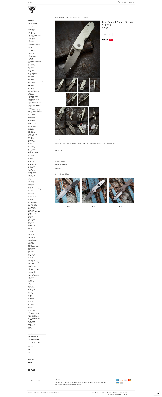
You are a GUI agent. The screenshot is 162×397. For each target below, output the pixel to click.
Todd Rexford (31, 298)
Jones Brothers (31, 166)
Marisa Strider (31, 195)
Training (37, 362)
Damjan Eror (31, 70)
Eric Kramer (30, 106)
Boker (29, 55)
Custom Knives (118, 394)
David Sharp (31, 84)
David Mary (30, 78)
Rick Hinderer (31, 251)
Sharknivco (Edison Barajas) (34, 269)
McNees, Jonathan (32, 204)
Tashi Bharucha (31, 287)
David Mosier (31, 79)
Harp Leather (31, 128)
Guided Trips (37, 359)
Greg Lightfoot (31, 122)
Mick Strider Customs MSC (34, 211)
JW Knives (30, 167)
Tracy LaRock (31, 304)
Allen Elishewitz (31, 33)
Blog (126, 392)
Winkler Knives (31, 324)
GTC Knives (30, 125)
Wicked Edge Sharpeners (34, 318)
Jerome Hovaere (32, 149)
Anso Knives (31, 41)
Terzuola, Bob (31, 290)
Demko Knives (31, 87)
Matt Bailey (30, 199)
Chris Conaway (31, 64)
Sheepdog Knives (32, 272)
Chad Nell (30, 62)
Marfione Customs (32, 196)
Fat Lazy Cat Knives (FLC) (34, 109)
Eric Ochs (30, 108)
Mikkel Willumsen (32, 219)
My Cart (123, 2)
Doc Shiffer (30, 93)
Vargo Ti (30, 312)
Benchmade (30, 47)
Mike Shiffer (30, 216)
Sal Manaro (30, 258)
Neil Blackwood (31, 225)
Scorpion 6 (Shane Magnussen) (35, 262)
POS (45, 392)
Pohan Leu (30, 242)
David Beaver (31, 76)
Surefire (29, 284)
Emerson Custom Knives (33, 99)
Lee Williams (31, 186)
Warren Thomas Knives (33, 316)
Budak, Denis (31, 59)
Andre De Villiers (32, 37)
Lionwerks (30, 192)
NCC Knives (30, 224)
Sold (29, 349)
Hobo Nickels (31, 131)
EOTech (29, 103)
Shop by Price (37, 333)
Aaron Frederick (31, 29)
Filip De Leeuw (31, 114)
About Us (122, 392)
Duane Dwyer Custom (33, 96)
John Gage (30, 158)
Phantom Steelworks (32, 240)
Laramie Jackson (32, 182)
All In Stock (30, 346)
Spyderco (30, 280)
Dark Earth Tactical (32, 75)
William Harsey (31, 321)
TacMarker (30, 286)
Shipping (109, 392)
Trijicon (29, 306)
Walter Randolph (32, 315)
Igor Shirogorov (31, 132)
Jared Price (30, 137)
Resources (37, 366)
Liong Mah (30, 190)
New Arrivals (31, 20)
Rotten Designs (31, 254)
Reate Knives (31, 245)
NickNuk (30, 227)
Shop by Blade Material (37, 339)
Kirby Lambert (31, 176)
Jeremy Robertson (32, 147)
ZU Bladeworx (31, 328)
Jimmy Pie (30, 151)
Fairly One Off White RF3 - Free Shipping (79, 17)
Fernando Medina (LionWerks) (35, 111)
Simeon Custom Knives (33, 275)
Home (29, 17)
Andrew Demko (31, 38)
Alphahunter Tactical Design (34, 35)
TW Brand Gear (31, 310)
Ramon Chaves (31, 243)
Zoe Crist (30, 327)
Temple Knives (31, 289)
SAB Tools (30, 257)
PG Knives (30, 239)
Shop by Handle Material (37, 343)
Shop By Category (37, 23)
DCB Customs (31, 85)
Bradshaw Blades (32, 56)
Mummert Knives (32, 220)
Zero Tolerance (31, 325)
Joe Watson (30, 154)
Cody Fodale (31, 67)
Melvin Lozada (31, 207)
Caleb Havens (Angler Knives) (35, 61)
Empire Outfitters (31, 100)
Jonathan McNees (32, 164)
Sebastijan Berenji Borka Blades (35, 265)
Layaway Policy (94, 392)
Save (112, 39)
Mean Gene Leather (32, 205)
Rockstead (30, 252)
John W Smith (31, 161)
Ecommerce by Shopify (54, 392)
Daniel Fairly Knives (32, 73)
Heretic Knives (31, 129)
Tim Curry (30, 292)
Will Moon (30, 319)
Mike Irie (30, 214)
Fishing (37, 356)
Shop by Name (37, 27)
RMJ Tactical (31, 255)
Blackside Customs (32, 52)
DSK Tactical (31, 94)
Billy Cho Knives (31, 50)
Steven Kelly (31, 281)
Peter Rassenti (31, 237)
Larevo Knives (31, 184)
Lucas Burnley (31, 193)
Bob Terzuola (31, 53)
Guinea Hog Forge (32, 123)
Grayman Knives (31, 120)
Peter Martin (30, 236)
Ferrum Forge (31, 113)
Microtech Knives (32, 213)
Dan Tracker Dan (32, 71)
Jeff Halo (30, 143)
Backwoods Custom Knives (34, 44)
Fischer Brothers (31, 116)
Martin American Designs (33, 198)
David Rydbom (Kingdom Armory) (35, 81)
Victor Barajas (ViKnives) (33, 313)
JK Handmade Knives (33, 152)
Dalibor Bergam (31, 68)
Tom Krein (30, 300)
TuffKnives (30, 307)
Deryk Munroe (31, 88)
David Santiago (31, 82)
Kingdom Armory (32, 175)
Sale (29, 352)
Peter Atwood (31, 234)
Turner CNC (30, 309)
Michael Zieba (31, 210)
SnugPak (30, 278)
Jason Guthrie (31, 138)
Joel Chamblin (31, 155)
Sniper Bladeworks (32, 277)
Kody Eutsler (31, 181)
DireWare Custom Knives (33, 91)
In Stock (125, 394)
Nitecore (30, 228)
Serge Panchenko (32, 266)
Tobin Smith (30, 293)
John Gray (30, 160)
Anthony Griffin (31, 43)
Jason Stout (30, 140)
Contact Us (115, 392)
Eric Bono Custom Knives (33, 105)
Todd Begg (30, 295)
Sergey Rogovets (32, 268)
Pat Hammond (31, 231)
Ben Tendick (30, 49)
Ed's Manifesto (31, 97)
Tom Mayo (30, 301)
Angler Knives (31, 40)
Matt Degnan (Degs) (32, 202)
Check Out (131, 2)
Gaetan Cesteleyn (32, 117)
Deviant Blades (31, 90)
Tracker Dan (30, 303)
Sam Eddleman (31, 260)
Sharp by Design (32, 271)
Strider (29, 283)
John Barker (30, 157)
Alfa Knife (30, 32)
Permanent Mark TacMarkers (34, 233)
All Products (111, 394)
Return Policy (103, 392)
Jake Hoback (31, 135)
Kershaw (30, 173)
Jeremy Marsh (31, 146)
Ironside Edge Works (32, 134)
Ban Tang (30, 46)
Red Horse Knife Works (33, 246)
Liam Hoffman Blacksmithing (34, 189)
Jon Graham (30, 163)
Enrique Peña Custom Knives (34, 102)
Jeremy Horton (31, 144)
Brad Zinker (30, 58)
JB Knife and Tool (32, 141)
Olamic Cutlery (31, 230)
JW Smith (30, 169)
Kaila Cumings (31, 170)
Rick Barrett (30, 249)
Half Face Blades (32, 126)
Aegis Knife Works (32, 30)
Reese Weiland (31, 248)
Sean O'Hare (31, 263)
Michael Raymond (32, 208)
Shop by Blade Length (37, 336)
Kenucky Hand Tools (32, 172)
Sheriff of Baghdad (32, 274)
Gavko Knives (31, 119)
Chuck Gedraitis (31, 65)
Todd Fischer (31, 296)
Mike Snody (30, 217)
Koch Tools (30, 179)
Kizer (29, 178)
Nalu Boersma (31, 222)
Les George (30, 187)
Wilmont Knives (31, 322)
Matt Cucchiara (31, 201)
